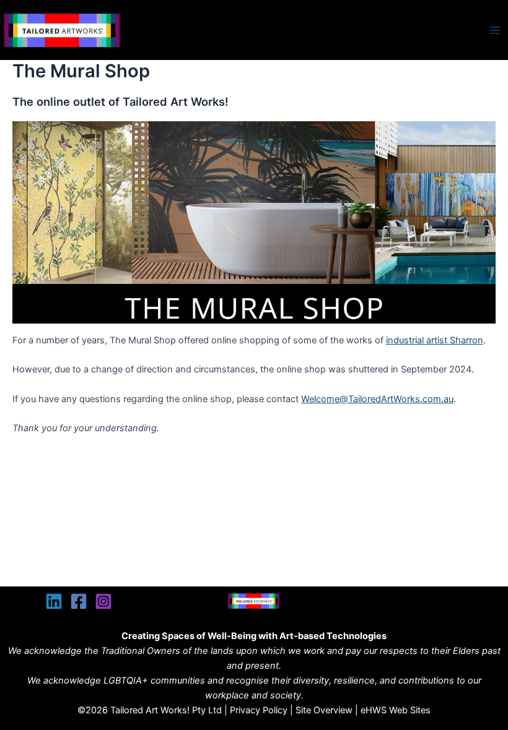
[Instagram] (103, 601)
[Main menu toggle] (495, 30)
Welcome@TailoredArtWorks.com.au (377, 399)
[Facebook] (78, 601)
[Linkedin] (54, 601)
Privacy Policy (258, 710)
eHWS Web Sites (396, 710)
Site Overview (324, 710)
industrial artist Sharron (434, 340)
